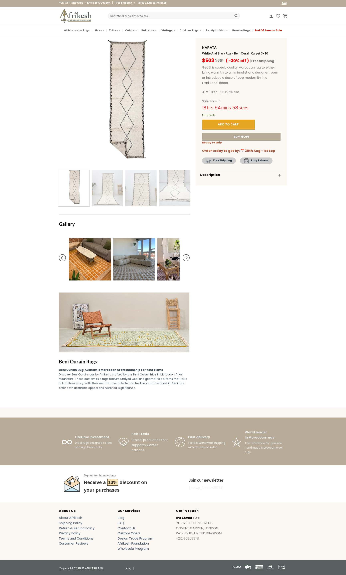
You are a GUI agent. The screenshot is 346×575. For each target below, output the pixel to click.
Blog (121, 517)
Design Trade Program (135, 538)
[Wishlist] (278, 16)
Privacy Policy (69, 533)
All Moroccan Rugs (77, 30)
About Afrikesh (70, 517)
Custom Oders (129, 533)
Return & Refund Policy (77, 528)
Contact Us (126, 528)
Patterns (147, 30)
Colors (129, 30)
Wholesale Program (133, 548)
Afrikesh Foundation (133, 543)
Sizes (98, 30)
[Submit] (236, 16)
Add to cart (228, 124)
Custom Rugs (189, 30)
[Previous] (66, 101)
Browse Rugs (241, 30)
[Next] (181, 101)
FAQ (284, 3)
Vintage (167, 30)
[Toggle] (279, 175)
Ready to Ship (215, 30)
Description (210, 174)
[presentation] (62, 258)
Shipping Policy (70, 523)
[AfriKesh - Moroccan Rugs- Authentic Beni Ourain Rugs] (75, 16)
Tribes (113, 30)
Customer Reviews (73, 543)
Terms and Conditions (76, 538)
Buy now (241, 137)
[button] (271, 16)
